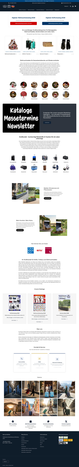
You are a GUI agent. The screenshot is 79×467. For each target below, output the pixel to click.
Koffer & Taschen (26, 54)
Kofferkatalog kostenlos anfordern (55, 23)
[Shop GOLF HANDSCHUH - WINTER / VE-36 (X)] (65, 44)
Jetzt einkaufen (47, 198)
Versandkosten (24, 442)
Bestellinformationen (24, 440)
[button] (22, 10)
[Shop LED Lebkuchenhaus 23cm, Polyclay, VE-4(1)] (13, 44)
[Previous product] (6, 44)
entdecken (47, 122)
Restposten (60, 54)
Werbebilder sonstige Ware (26, 452)
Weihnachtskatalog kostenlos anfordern (23, 23)
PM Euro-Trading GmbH (9, 465)
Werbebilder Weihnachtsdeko (26, 450)
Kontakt (22, 444)
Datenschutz (42, 437)
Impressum (42, 446)
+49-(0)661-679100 (6, 441)
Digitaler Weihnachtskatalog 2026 (23, 18)
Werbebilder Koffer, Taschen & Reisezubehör (29, 448)
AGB (41, 444)
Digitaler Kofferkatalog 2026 (55, 18)
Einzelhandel (23, 446)
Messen (41, 442)
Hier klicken (14, 320)
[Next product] (20, 44)
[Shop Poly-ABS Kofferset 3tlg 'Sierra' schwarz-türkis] (30, 44)
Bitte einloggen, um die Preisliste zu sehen (15, 317)
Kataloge (23, 437)
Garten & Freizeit (44, 54)
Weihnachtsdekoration (10, 54)
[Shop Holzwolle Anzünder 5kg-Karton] (48, 44)
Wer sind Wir (42, 440)
